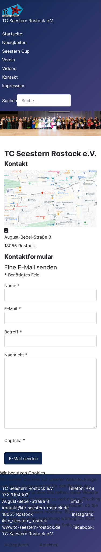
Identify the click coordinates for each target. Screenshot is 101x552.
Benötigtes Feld (22, 274)
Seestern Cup (16, 51)
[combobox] (44, 100)
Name (12, 285)
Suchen (9, 100)
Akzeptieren (17, 544)
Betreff (13, 331)
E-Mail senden (23, 458)
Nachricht (15, 354)
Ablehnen (49, 544)
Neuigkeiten (14, 42)
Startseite (12, 33)
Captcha (14, 440)
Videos (9, 68)
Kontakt (10, 77)
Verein (8, 59)
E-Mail (12, 308)
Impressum (13, 85)
